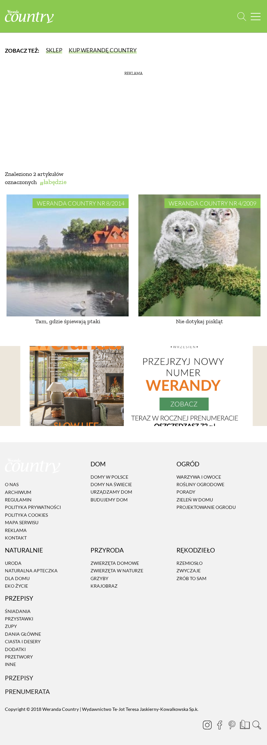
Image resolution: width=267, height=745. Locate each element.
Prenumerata (27, 691)
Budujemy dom (109, 499)
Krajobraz (104, 586)
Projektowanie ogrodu (206, 507)
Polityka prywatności (33, 507)
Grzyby (99, 578)
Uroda (13, 563)
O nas (12, 484)
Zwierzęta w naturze (117, 570)
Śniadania (18, 611)
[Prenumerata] (244, 723)
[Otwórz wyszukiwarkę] (241, 16)
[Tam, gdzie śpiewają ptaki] (68, 255)
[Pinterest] (231, 724)
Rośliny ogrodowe (200, 484)
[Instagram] (207, 724)
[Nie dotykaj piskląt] (199, 255)
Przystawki (19, 618)
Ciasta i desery (23, 641)
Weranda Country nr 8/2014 (80, 203)
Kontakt (16, 537)
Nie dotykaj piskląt (199, 321)
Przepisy (19, 678)
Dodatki (15, 649)
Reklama (16, 530)
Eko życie (16, 586)
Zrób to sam (191, 578)
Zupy (11, 626)
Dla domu (17, 578)
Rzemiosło (189, 563)
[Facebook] (219, 724)
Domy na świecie (111, 484)
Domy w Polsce (109, 477)
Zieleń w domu (194, 499)
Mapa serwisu (21, 522)
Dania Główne (23, 634)
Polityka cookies (26, 515)
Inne (10, 664)
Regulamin (18, 499)
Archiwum (18, 492)
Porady (185, 492)
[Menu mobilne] (255, 16)
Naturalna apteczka (31, 570)
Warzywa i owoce (198, 477)
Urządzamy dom (111, 492)
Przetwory (19, 656)
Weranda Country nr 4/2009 (212, 203)
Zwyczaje (188, 570)
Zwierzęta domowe (115, 563)
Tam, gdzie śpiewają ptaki (67, 321)
